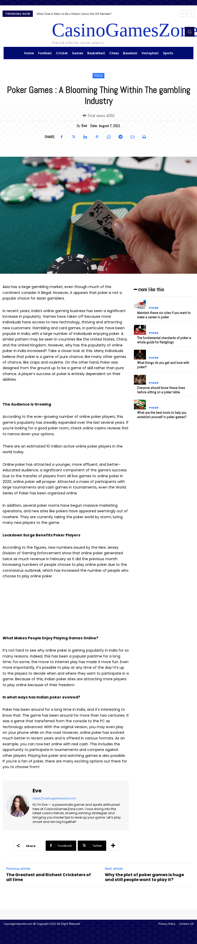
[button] (189, 32)
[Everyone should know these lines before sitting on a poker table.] (140, 380)
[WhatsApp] (109, 137)
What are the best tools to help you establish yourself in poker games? (161, 414)
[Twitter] (73, 137)
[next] (191, 13)
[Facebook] (61, 137)
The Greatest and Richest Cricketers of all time (48, 877)
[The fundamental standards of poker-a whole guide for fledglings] (140, 330)
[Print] (144, 137)
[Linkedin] (85, 137)
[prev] (183, 13)
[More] (113, 846)
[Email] (132, 137)
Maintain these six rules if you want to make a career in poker (164, 315)
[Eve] (17, 805)
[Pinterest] (97, 137)
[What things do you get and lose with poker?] (140, 354)
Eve (84, 126)
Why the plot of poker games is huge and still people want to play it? (144, 877)
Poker (98, 75)
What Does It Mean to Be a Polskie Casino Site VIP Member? (74, 14)
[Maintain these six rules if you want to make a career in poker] (140, 305)
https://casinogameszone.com (54, 798)
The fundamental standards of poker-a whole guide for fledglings (164, 340)
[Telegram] (120, 137)
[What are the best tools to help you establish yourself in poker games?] (140, 404)
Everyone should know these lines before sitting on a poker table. (161, 390)
